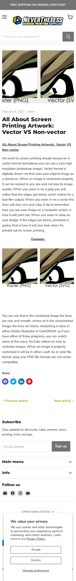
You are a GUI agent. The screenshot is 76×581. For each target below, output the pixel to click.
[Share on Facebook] (5, 381)
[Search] (68, 36)
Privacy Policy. (36, 539)
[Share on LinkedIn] (21, 381)
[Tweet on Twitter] (13, 381)
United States (36, 512)
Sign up (61, 446)
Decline (36, 560)
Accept (36, 550)
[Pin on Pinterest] (29, 381)
